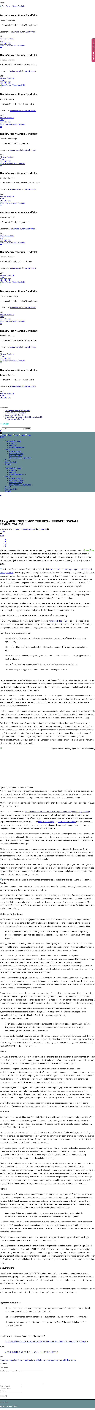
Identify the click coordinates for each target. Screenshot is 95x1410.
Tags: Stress (71, 1360)
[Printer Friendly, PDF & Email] (88, 550)
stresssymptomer (52, 1360)
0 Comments (42, 529)
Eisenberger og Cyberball (14, 415)
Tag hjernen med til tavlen (14, 419)
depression (4, 1360)
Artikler (17, 529)
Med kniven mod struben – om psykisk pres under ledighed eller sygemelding (57, 811)
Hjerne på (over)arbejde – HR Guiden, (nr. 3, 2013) (23, 417)
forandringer (18, 1360)
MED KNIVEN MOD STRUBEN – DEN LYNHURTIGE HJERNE (31, 1352)
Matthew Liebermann (67, 821)
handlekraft (28, 1360)
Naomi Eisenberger (46, 821)
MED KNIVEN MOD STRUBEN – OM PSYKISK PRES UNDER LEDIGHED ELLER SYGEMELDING (46, 1341)
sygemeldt (62, 1360)
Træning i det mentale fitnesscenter (17, 411)
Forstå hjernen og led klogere (15, 413)
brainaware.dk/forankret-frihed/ (23, 32)
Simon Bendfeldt (29, 529)
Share (2, 41)
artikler (6, 424)
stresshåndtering (39, 1360)
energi (11, 1360)
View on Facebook (7, 39)
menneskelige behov (59, 621)
